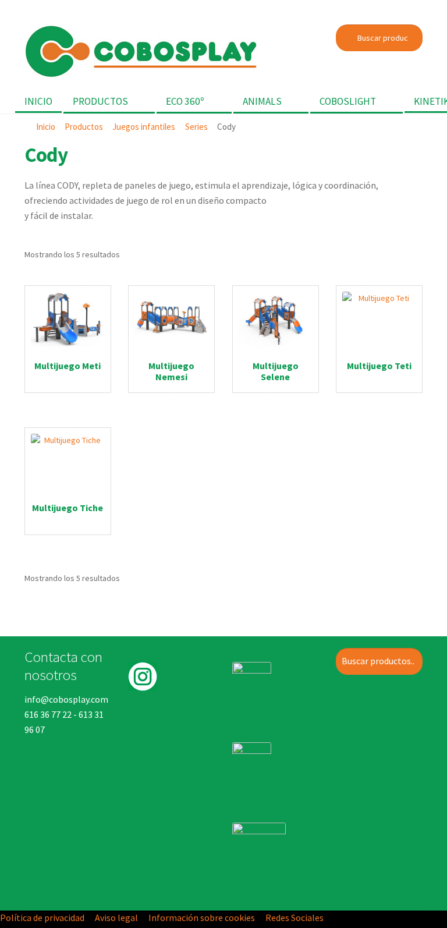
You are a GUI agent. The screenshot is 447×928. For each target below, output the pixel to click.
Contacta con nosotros (63, 665)
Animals (262, 101)
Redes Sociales (294, 917)
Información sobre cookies (201, 917)
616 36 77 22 (48, 714)
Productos (100, 101)
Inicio (38, 101)
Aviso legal (116, 917)
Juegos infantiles (143, 126)
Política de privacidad (42, 917)
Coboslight (348, 101)
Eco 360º (185, 101)
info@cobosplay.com (66, 699)
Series (196, 126)
